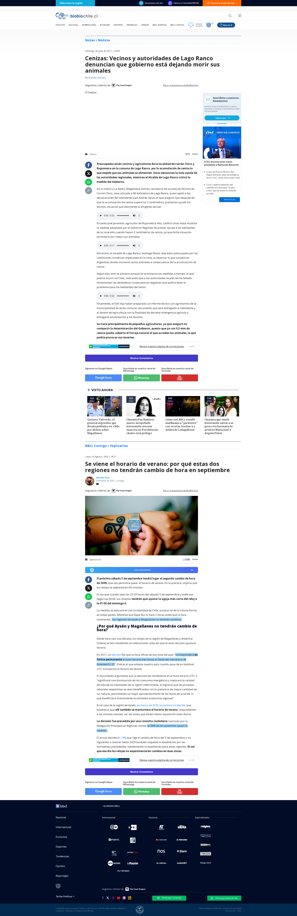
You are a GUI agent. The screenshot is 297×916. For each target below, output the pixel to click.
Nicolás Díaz (103, 477)
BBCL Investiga (160, 25)
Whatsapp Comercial (171, 897)
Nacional (73, 25)
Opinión (145, 25)
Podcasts (60, 25)
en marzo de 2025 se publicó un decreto (161, 705)
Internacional (89, 25)
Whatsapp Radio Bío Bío (226, 898)
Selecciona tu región (71, 3)
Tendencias (131, 25)
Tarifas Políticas (64, 896)
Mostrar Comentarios (141, 358)
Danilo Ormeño (97, 78)
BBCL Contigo (177, 25)
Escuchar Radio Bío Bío (223, 3)
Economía (105, 25)
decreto (116, 654)
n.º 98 (122, 737)
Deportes (118, 25)
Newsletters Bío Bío (154, 3)
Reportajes (62, 876)
